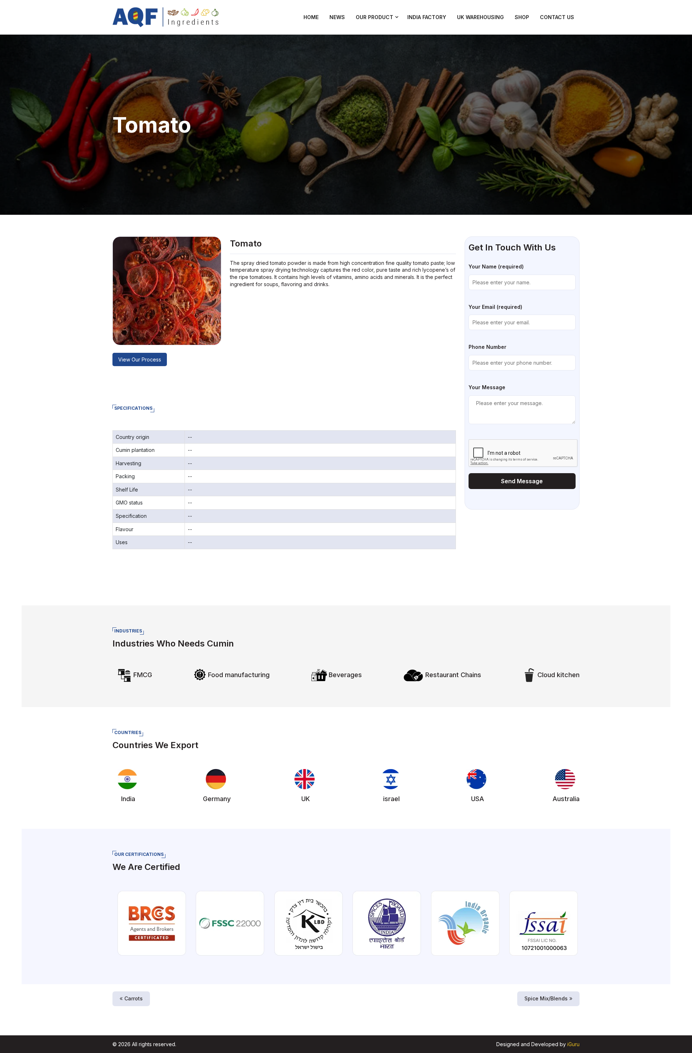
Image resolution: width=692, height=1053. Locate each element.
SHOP (522, 17)
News (337, 17)
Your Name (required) (496, 266)
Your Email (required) (495, 307)
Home (311, 17)
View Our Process (139, 359)
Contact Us (557, 17)
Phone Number (487, 347)
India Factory (426, 17)
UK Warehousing (480, 17)
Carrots (133, 998)
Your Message (487, 387)
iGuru (573, 1044)
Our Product (374, 17)
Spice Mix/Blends (546, 998)
